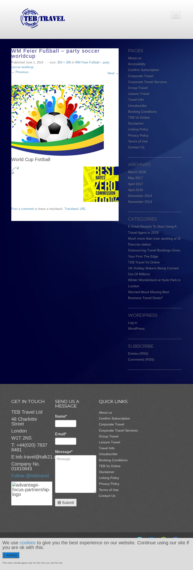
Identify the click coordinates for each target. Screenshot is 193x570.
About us (134, 58)
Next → (113, 73)
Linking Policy (138, 129)
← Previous (19, 72)
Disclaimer (136, 123)
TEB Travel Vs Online (144, 262)
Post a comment (22, 209)
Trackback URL (75, 209)
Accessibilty (136, 64)
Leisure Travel (138, 94)
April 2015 (135, 190)
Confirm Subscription (143, 70)
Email (60, 434)
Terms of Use (138, 141)
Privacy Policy (138, 135)
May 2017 (135, 178)
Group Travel (138, 88)
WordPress (136, 328)
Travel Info (136, 99)
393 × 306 (64, 62)
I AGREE (10, 555)
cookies (28, 542)
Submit (68, 502)
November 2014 (140, 202)
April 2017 (135, 184)
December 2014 (140, 196)
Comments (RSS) (141, 359)
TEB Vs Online (139, 117)
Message (63, 452)
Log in (132, 323)
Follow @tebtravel (30, 475)
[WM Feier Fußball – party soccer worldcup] (57, 121)
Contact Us (136, 147)
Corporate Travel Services (147, 82)
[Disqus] (67, 280)
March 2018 (137, 172)
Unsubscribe (137, 106)
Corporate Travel (140, 76)
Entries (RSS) (138, 353)
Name (61, 416)
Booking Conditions (142, 111)
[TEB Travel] (38, 18)
